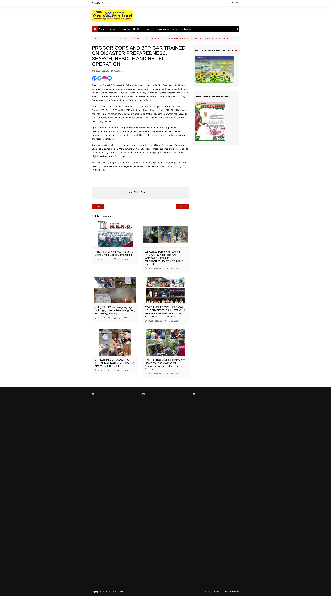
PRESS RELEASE (101, 71)
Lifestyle (148, 29)
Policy (216, 592)
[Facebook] (94, 78)
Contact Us (106, 3)
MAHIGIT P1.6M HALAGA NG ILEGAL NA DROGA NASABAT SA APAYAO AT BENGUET (114, 362)
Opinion (113, 29)
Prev (99, 206)
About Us (96, 3)
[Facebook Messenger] (109, 78)
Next (181, 206)
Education (186, 29)
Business (126, 29)
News (101, 29)
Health (136, 29)
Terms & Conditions (231, 592)
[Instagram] (104, 78)
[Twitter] (99, 78)
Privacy (208, 592)
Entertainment (163, 29)
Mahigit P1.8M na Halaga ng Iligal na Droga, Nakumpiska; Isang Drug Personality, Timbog (115, 310)
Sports (176, 29)
